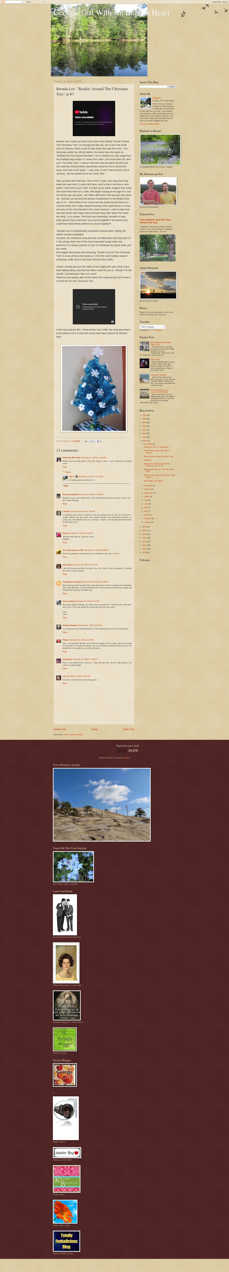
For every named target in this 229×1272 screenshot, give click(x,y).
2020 (144, 437)
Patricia (66, 640)
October (147, 489)
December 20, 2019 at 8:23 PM (87, 601)
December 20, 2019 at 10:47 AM (84, 565)
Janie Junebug (69, 601)
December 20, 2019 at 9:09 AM (96, 550)
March (147, 515)
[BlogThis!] (93, 441)
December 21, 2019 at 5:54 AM (82, 640)
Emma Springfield (70, 494)
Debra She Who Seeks (72, 458)
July (146, 500)
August (147, 496)
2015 (144, 538)
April (146, 511)
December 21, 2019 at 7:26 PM (85, 659)
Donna (65, 533)
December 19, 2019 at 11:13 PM (91, 477)
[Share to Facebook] (98, 441)
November (148, 486)
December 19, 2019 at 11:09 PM (94, 458)
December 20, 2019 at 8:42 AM (81, 533)
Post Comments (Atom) (73, 735)
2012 (144, 549)
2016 (144, 534)
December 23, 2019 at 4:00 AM (78, 676)
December (148, 444)
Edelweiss (148, 460)
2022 (144, 430)
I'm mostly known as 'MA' (73, 550)
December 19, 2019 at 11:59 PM (90, 494)
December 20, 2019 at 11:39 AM (96, 582)
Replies (68, 472)
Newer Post (60, 729)
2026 (144, 415)
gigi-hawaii (67, 565)
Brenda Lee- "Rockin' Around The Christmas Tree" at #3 (156, 465)
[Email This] (90, 441)
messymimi (67, 659)
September (148, 493)
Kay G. (72, 477)
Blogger (126, 758)
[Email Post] (86, 441)
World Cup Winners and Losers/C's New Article (160, 391)
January (147, 522)
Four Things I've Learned (153, 481)
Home (94, 729)
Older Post (128, 729)
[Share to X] (95, 441)
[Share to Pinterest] (100, 441)
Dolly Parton (155, 360)
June (146, 504)
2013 (144, 545)
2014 (144, 542)
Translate (158, 330)
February (148, 518)
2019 (144, 441)
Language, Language (158, 375)
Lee (64, 676)
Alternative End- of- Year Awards (156, 447)
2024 (144, 423)
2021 (144, 434)
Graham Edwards (70, 625)
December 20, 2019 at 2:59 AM (83, 511)
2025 (144, 419)
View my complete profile (149, 124)
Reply (65, 467)
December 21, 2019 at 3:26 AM (90, 625)
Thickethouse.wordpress (73, 582)
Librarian (66, 511)
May (146, 507)
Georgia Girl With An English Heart (112, 12)
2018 (144, 527)
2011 (144, 553)
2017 (144, 531)
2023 (144, 426)
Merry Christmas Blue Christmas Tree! (158, 456)
